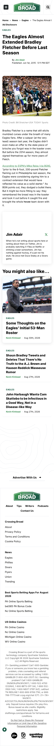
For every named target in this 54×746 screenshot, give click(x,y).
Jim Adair (20, 60)
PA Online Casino (14, 627)
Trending (10, 581)
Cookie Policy (13, 541)
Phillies (9, 562)
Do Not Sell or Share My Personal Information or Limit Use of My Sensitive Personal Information (27, 723)
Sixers (8, 567)
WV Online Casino (15, 641)
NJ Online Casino (14, 632)
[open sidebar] (6, 7)
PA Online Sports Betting (18, 601)
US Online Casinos (15, 621)
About (9, 505)
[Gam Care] (23, 736)
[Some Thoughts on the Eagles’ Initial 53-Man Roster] (27, 294)
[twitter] (46, 234)
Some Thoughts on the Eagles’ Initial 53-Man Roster (26, 328)
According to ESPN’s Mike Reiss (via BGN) (26, 165)
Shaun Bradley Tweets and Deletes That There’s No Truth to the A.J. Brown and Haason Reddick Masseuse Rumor (26, 364)
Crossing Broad (14, 521)
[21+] (14, 736)
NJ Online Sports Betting (19, 610)
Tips (19, 505)
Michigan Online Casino (18, 636)
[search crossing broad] (48, 7)
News (8, 552)
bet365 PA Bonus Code (18, 606)
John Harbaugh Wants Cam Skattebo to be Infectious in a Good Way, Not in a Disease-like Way (26, 401)
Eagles (6, 30)
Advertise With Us (25, 477)
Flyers (8, 571)
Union (8, 576)
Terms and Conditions (17, 536)
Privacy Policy (13, 531)
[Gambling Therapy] (36, 735)
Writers (29, 505)
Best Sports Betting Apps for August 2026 (26, 594)
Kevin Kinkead (13, 338)
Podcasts (43, 505)
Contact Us (27, 510)
